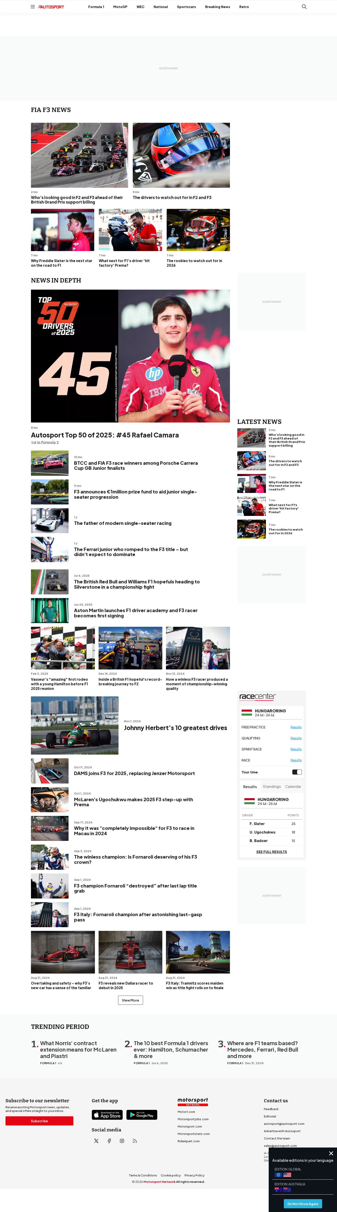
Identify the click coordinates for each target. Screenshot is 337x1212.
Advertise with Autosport (282, 1131)
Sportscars (186, 7)
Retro (244, 7)
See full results (271, 852)
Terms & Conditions (143, 1175)
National (161, 7)
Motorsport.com (190, 1126)
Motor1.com (186, 1112)
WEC (140, 7)
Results (296, 727)
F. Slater (257, 823)
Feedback (271, 1109)
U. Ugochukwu (262, 832)
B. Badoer (259, 840)
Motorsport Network (160, 1182)
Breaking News (217, 7)
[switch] (296, 772)
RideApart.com (189, 1141)
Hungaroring (270, 710)
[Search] (304, 6)
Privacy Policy (194, 1175)
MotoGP (120, 7)
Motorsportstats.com (194, 1134)
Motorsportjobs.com (193, 1119)
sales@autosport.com (280, 1146)
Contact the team (277, 1138)
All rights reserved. (190, 1182)
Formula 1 (96, 7)
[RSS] (134, 1140)
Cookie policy (171, 1175)
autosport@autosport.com (284, 1123)
